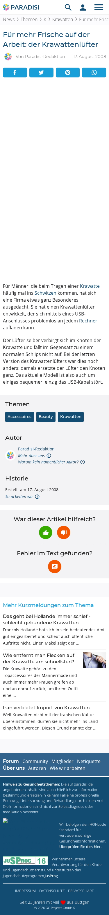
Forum (11, 761)
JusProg (51, 875)
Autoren (37, 768)
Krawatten (62, 19)
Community (35, 761)
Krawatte (90, 286)
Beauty (46, 416)
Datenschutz (52, 890)
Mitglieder (62, 761)
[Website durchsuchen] (68, 7)
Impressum (25, 890)
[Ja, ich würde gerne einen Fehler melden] (54, 566)
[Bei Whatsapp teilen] (94, 72)
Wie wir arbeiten (67, 768)
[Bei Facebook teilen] (15, 72)
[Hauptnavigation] (99, 7)
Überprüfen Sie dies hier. (80, 846)
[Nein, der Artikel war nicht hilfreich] (63, 532)
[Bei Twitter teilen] (41, 72)
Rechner (88, 321)
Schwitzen (45, 293)
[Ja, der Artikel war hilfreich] (45, 532)
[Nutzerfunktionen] (83, 7)
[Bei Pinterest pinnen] (68, 72)
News (9, 19)
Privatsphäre (81, 890)
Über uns (14, 768)
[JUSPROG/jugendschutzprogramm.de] (25, 860)
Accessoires (19, 416)
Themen (29, 19)
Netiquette (89, 761)
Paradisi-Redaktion (36, 449)
